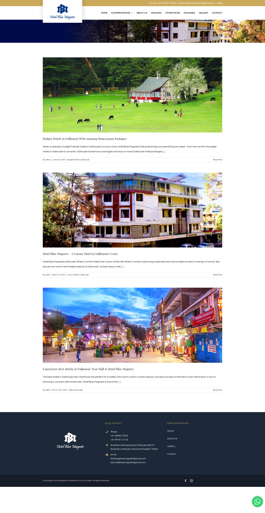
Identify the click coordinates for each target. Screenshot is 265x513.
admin (47, 160)
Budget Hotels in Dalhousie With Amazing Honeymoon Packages (85, 139)
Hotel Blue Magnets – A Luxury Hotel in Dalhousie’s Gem (80, 254)
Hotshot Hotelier (85, 481)
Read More (217, 160)
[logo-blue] (62, 5)
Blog (219, 3)
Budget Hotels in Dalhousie (78, 160)
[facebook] (185, 480)
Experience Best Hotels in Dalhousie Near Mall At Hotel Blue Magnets (88, 369)
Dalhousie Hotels (76, 390)
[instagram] (191, 480)
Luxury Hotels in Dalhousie (78, 275)
